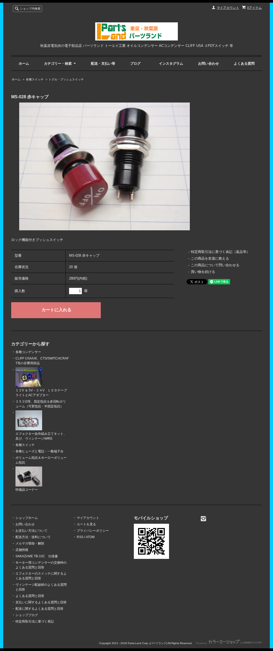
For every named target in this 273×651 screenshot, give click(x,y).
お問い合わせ (208, 63)
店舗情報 (21, 550)
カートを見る (86, 524)
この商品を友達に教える (210, 258)
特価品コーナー (26, 490)
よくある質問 (244, 63)
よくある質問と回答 (29, 596)
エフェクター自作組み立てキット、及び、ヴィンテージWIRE (41, 436)
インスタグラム (171, 63)
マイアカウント (228, 8)
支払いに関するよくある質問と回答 (41, 602)
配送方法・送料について (33, 537)
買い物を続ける (203, 272)
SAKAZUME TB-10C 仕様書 (36, 556)
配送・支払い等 (103, 63)
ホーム (24, 63)
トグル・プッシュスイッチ (66, 79)
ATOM (90, 537)
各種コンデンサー (28, 352)
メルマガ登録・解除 (29, 543)
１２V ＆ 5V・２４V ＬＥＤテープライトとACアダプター (41, 392)
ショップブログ (26, 615)
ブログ (135, 63)
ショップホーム (26, 518)
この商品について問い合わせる (215, 265)
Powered (202, 643)
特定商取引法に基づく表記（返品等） (220, 252)
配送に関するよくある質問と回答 (39, 609)
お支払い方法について (31, 531)
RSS (80, 537)
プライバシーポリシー (93, 531)
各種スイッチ (34, 79)
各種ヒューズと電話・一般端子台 (39, 451)
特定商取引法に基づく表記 (34, 621)
